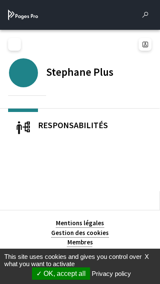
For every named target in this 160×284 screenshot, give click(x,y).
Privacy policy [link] (111, 273)
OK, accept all (64, 273)
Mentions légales (80, 223)
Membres (80, 242)
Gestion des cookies (80, 233)
